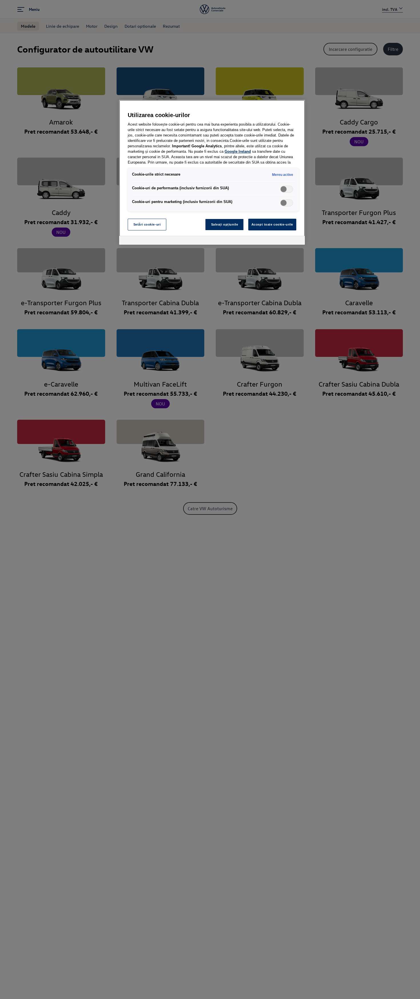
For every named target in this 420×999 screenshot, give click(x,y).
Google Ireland (238, 152)
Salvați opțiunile (224, 224)
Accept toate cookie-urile (272, 224)
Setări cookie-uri (147, 224)
